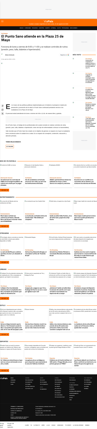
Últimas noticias (73, 384)
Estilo (71, 397)
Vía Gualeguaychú (60, 397)
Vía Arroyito (28, 382)
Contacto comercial (16, 410)
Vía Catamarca (44, 384)
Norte (47, 28)
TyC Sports (68, 425)
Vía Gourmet (87, 384)
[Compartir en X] (2, 113)
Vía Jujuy (42, 380)
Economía (72, 389)
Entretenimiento (73, 393)
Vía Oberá (57, 386)
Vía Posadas (58, 380)
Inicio (21, 28)
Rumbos (86, 388)
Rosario (35, 28)
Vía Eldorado (58, 382)
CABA (12, 384)
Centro (41, 28)
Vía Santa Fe (58, 388)
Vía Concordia (58, 394)
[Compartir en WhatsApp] (2, 109)
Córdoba (28, 28)
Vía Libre (86, 386)
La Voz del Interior (78, 425)
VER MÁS (3, 190)
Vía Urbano (87, 380)
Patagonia (65, 28)
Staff (12, 415)
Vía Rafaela (58, 390)
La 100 (48, 425)
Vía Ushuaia (72, 380)
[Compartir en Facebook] (2, 106)
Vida (70, 399)
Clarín (27, 425)
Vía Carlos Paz (29, 380)
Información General (75, 391)
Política (71, 387)
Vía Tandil (28, 384)
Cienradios (60, 425)
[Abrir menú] (15, 21)
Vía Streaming (88, 382)
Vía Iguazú (57, 384)
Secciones (73, 28)
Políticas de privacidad (17, 408)
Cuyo (59, 28)
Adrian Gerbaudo (9, 55)
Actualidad (9, 146)
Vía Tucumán (43, 382)
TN (31, 425)
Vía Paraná (58, 392)
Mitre (43, 425)
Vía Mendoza (43, 389)
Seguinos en (63, 54)
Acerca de (13, 412)
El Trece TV (37, 425)
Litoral (53, 28)
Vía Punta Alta (29, 388)
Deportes (72, 395)
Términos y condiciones (17, 406)
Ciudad (53, 425)
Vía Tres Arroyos (30, 386)
